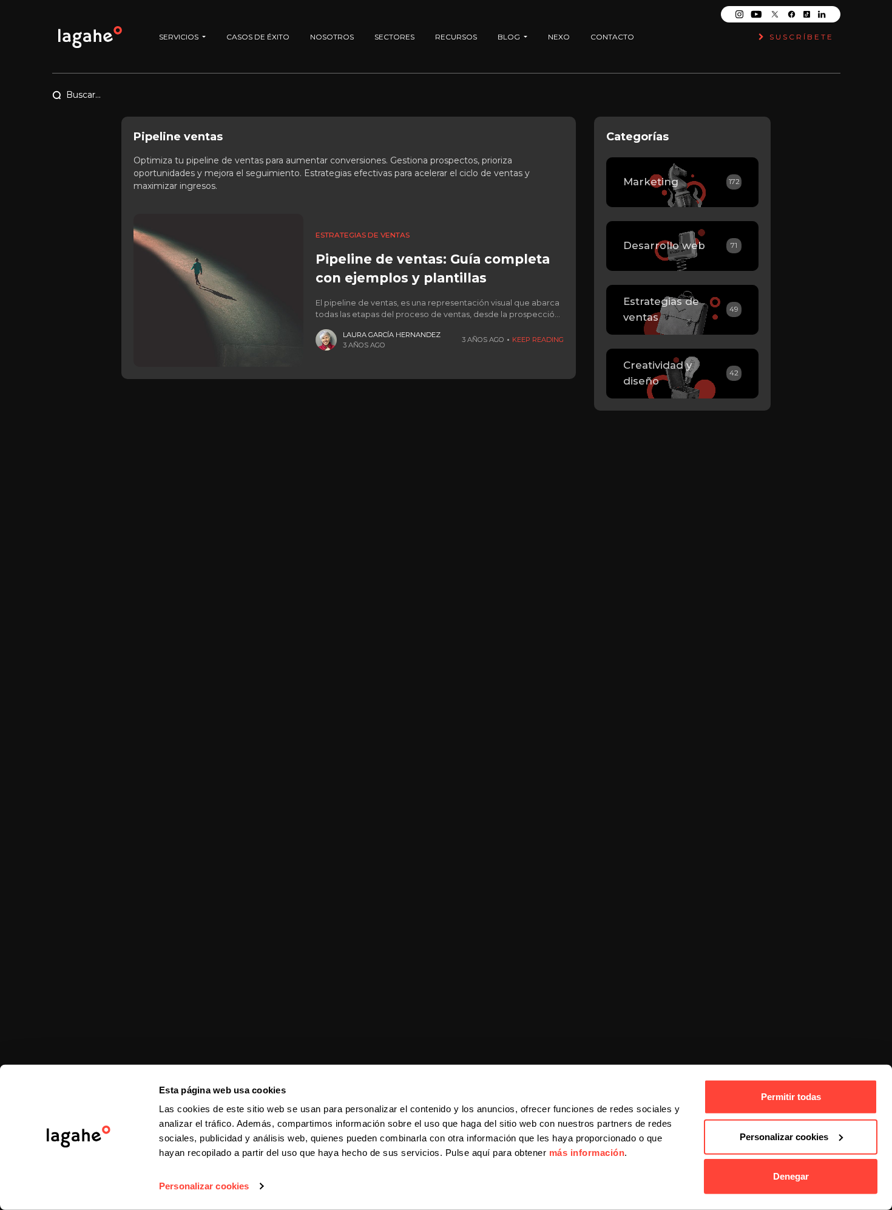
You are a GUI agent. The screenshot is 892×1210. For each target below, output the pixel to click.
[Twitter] (774, 14)
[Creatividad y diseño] (682, 373)
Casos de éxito (257, 36)
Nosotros (332, 36)
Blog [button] (510, 36)
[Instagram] (739, 14)
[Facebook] (792, 14)
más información (587, 1152)
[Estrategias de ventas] (682, 310)
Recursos (456, 36)
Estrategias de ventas (363, 234)
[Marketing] (682, 182)
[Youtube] (756, 14)
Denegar (791, 1176)
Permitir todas (791, 1097)
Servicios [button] (179, 36)
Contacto (612, 36)
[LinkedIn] (822, 14)
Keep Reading (538, 339)
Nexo (559, 36)
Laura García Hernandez (392, 334)
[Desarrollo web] (682, 246)
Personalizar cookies (204, 1186)
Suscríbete (800, 36)
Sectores (394, 36)
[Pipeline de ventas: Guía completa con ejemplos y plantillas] (218, 290)
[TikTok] (807, 14)
